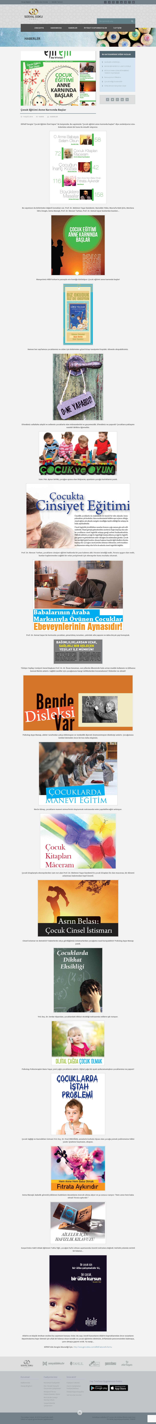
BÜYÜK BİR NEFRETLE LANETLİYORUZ (117, 66)
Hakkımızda (25, 1383)
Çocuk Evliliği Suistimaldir (113, 81)
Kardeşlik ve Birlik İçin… (112, 62)
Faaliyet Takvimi (73, 1383)
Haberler (54, 117)
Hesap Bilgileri (26, 2)
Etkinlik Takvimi (57, 2)
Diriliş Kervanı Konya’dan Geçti (115, 86)
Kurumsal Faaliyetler (52, 1383)
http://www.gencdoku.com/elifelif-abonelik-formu (93, 1347)
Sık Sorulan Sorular (41, 2)
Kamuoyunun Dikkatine (112, 77)
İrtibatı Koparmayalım (75, 1392)
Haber (41, 117)
